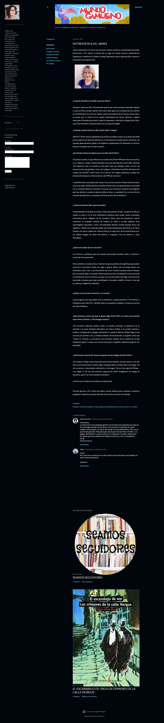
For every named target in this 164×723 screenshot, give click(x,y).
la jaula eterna (52, 57)
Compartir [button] (50, 39)
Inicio (57, 27)
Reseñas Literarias (70, 27)
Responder (84, 445)
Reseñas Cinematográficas (92, 27)
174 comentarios (87, 582)
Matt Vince (100, 716)
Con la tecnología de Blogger (96, 711)
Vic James (50, 63)
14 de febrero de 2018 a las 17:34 (95, 449)
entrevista (50, 48)
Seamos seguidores (87, 577)
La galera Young (52, 51)
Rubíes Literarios (85, 419)
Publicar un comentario (89, 696)
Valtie (82, 449)
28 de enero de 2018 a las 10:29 (102, 419)
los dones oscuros (53, 60)
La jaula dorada (52, 54)
